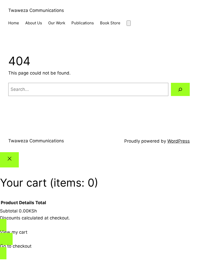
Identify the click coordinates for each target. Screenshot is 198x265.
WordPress (178, 141)
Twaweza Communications (36, 10)
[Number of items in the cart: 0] (129, 23)
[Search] (180, 89)
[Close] (9, 159)
